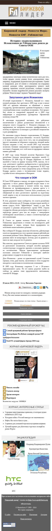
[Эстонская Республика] (38, 470)
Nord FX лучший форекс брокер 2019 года (22, 341)
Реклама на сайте (20, 515)
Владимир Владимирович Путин (38, 444)
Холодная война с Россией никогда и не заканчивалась (24, 418)
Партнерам (11, 398)
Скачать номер (12, 391)
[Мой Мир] (44, 287)
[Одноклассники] (41, 287)
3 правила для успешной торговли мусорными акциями (25, 424)
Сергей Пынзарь (14, 459)
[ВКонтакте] (35, 287)
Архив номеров (12, 394)
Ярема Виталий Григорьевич (38, 454)
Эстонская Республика (38, 473)
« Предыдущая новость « (26, 308)
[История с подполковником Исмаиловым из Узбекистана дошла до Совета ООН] (21, 73)
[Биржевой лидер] (26, 17)
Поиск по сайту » (44, 2)
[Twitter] (38, 287)
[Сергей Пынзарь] (14, 457)
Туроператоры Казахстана (38, 449)
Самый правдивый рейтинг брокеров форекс (24, 331)
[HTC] (14, 489)
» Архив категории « (26, 314)
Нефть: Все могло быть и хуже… (17, 421)
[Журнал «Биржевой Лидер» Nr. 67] (26, 366)
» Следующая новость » (26, 320)
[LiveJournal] (47, 287)
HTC (13, 491)
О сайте (7, 515)
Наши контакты (26, 519)
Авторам (44, 515)
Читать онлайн (12, 387)
